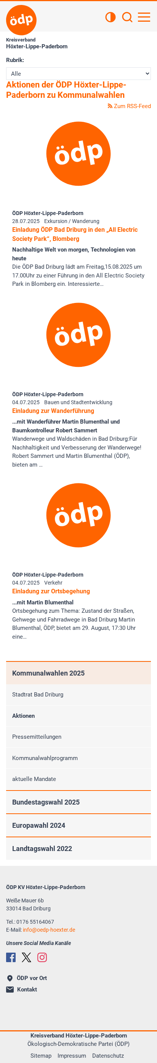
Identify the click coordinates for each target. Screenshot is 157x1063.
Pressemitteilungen (36, 736)
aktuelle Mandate (34, 779)
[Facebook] (11, 957)
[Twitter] (26, 957)
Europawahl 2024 (38, 825)
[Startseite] (21, 20)
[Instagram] (42, 957)
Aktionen (23, 715)
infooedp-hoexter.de (49, 930)
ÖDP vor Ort (32, 978)
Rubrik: (15, 60)
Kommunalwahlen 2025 (48, 673)
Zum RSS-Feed (131, 106)
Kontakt (27, 989)
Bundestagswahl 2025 (46, 802)
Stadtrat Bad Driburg (37, 694)
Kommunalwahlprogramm (45, 758)
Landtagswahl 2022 (42, 849)
